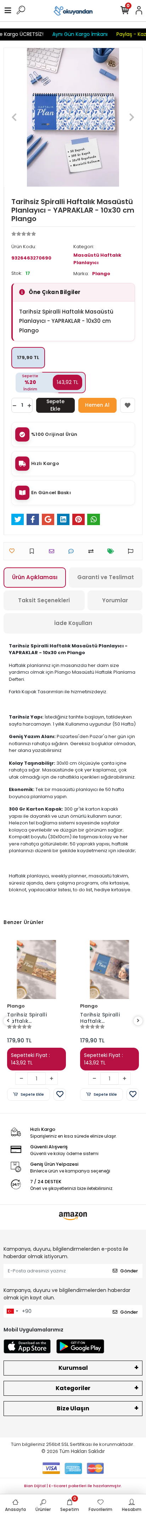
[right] (138, 1020)
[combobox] (12, 1311)
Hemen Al (97, 404)
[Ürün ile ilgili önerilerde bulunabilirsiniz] (132, 551)
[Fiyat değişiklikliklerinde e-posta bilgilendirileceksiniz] (112, 551)
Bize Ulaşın (73, 1408)
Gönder (129, 1270)
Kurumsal (73, 1368)
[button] (14, 117)
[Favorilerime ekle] (127, 405)
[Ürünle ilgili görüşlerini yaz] (73, 551)
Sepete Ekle (55, 405)
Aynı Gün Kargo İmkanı (75, 34)
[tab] (35, 577)
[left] (8, 1020)
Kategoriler (73, 1388)
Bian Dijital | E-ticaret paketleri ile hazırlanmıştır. (73, 1486)
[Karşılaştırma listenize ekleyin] (92, 551)
